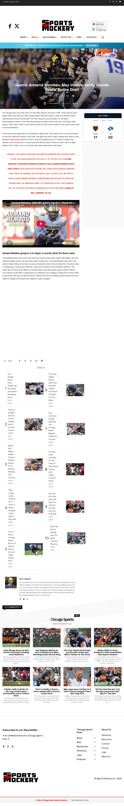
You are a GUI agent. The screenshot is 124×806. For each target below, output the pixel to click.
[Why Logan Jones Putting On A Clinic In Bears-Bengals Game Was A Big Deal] (77, 676)
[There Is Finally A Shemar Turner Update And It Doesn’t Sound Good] (47, 676)
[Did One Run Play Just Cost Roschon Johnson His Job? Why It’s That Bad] (108, 676)
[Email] (67, 96)
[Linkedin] (24, 598)
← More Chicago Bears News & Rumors (51, 800)
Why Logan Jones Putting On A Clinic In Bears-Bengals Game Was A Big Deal (77, 691)
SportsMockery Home (80, 800)
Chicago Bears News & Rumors (62, 78)
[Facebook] (109, 1)
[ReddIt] (61, 96)
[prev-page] (58, 710)
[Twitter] (116, 1)
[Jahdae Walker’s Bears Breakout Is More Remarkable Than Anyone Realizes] (108, 637)
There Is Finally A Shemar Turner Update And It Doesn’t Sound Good (47, 691)
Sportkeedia (15, 142)
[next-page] (65, 710)
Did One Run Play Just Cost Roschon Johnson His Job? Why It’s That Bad (108, 691)
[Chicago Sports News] (58, 25)
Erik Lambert (54, 103)
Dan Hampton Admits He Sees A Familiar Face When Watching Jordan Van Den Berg (46, 652)
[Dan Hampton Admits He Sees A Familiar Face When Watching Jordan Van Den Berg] (47, 637)
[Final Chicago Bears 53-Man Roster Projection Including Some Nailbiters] (16, 637)
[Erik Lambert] (45, 103)
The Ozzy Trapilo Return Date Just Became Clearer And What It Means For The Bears (77, 652)
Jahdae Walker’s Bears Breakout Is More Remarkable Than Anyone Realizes (107, 652)
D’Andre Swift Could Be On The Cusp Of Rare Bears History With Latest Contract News (16, 692)
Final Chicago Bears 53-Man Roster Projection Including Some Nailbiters (16, 652)
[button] (103, 37)
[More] (73, 96)
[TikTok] (8, 746)
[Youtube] (120, 1)
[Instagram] (113, 1)
